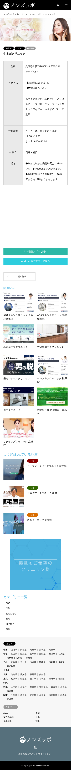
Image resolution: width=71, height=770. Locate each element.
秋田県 (52, 678)
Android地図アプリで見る (35, 261)
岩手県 (33, 678)
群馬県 (63, 695)
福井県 (10, 657)
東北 (5, 678)
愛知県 (42, 653)
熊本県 (42, 662)
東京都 (33, 695)
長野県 (19, 657)
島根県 (33, 649)
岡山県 (23, 649)
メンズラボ (27, 765)
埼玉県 (23, 695)
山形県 (23, 678)
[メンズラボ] (19, 5)
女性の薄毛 (11, 613)
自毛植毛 (10, 623)
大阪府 (54, 686)
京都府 (23, 686)
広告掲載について (26, 753)
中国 (5, 649)
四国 (5, 674)
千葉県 (14, 695)
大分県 (23, 662)
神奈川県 (53, 695)
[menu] (66, 5)
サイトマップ (44, 753)
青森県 (61, 678)
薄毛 (8, 629)
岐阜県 (33, 653)
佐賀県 (14, 662)
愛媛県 (23, 674)
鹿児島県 (11, 666)
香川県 (33, 674)
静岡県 (29, 657)
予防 (8, 608)
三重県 (14, 686)
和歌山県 (43, 686)
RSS (35, 747)
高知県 (42, 674)
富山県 (14, 653)
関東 (5, 695)
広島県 (42, 649)
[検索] (58, 5)
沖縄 (5, 682)
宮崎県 (33, 662)
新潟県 (52, 653)
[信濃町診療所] (19, 276)
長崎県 (61, 662)
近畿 (19, 48)
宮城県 (14, 678)
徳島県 (14, 674)
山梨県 (23, 653)
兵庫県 (8, 48)
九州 (5, 662)
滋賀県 (10, 690)
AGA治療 (30, 48)
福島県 (42, 678)
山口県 (14, 649)
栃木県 (42, 695)
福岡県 (52, 662)
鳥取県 (52, 649)
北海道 (6, 670)
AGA (8, 603)
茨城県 (10, 699)
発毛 (8, 618)
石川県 (61, 653)
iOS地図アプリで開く (35, 251)
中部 (5, 653)
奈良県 (63, 686)
